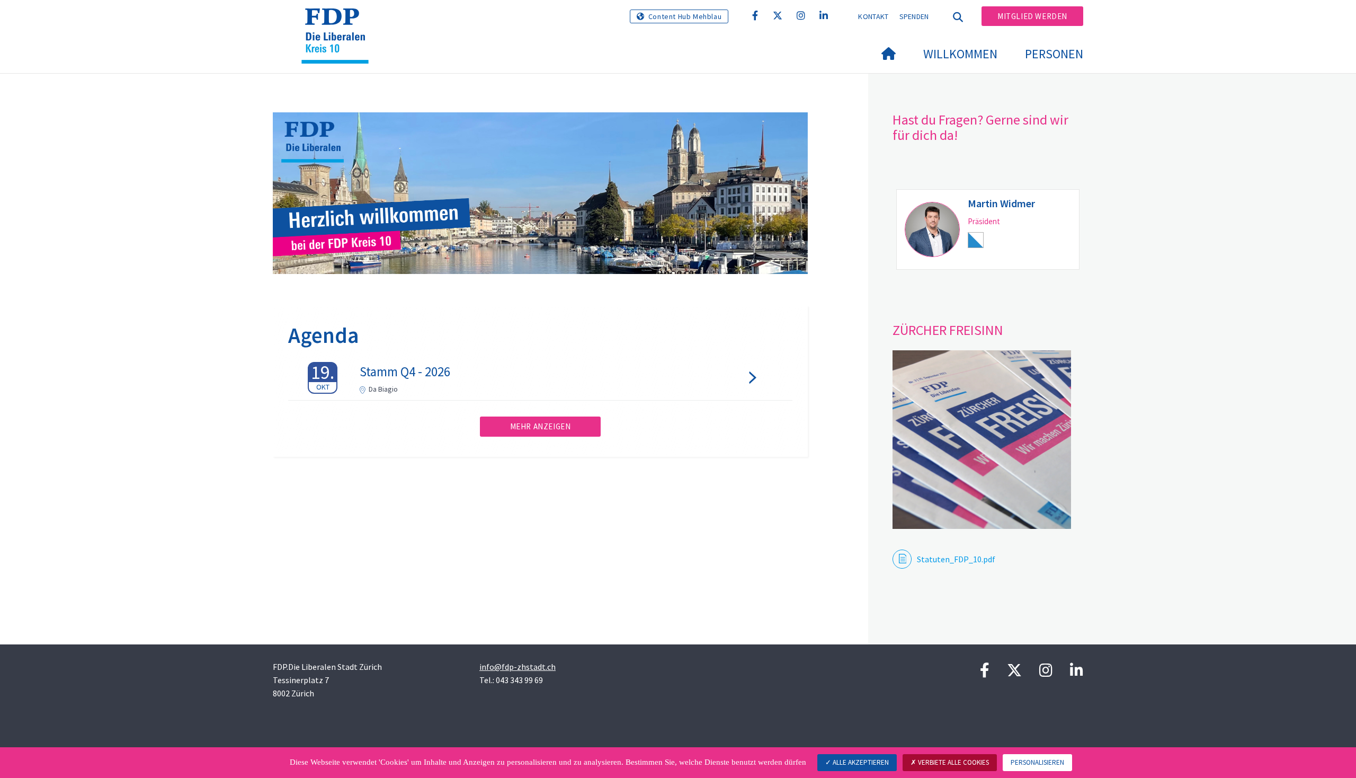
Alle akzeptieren (860, 762)
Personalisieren (1037, 762)
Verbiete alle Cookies (952, 762)
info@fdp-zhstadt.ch (517, 666)
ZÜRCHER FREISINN (948, 330)
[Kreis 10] (339, 21)
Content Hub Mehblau (684, 16)
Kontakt (873, 16)
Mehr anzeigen (540, 426)
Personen (1054, 54)
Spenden (914, 16)
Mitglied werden (1032, 16)
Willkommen (960, 54)
